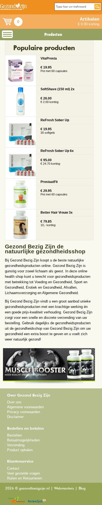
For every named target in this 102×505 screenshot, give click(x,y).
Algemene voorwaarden (25, 407)
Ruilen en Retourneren (24, 478)
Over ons (14, 402)
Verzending (15, 445)
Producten (53, 34)
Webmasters (64, 488)
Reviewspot (37, 500)
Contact (13, 468)
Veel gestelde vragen (23, 473)
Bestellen (14, 435)
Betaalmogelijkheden (23, 440)
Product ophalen (20, 450)
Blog (82, 488)
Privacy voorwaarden (23, 412)
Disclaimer (15, 417)
